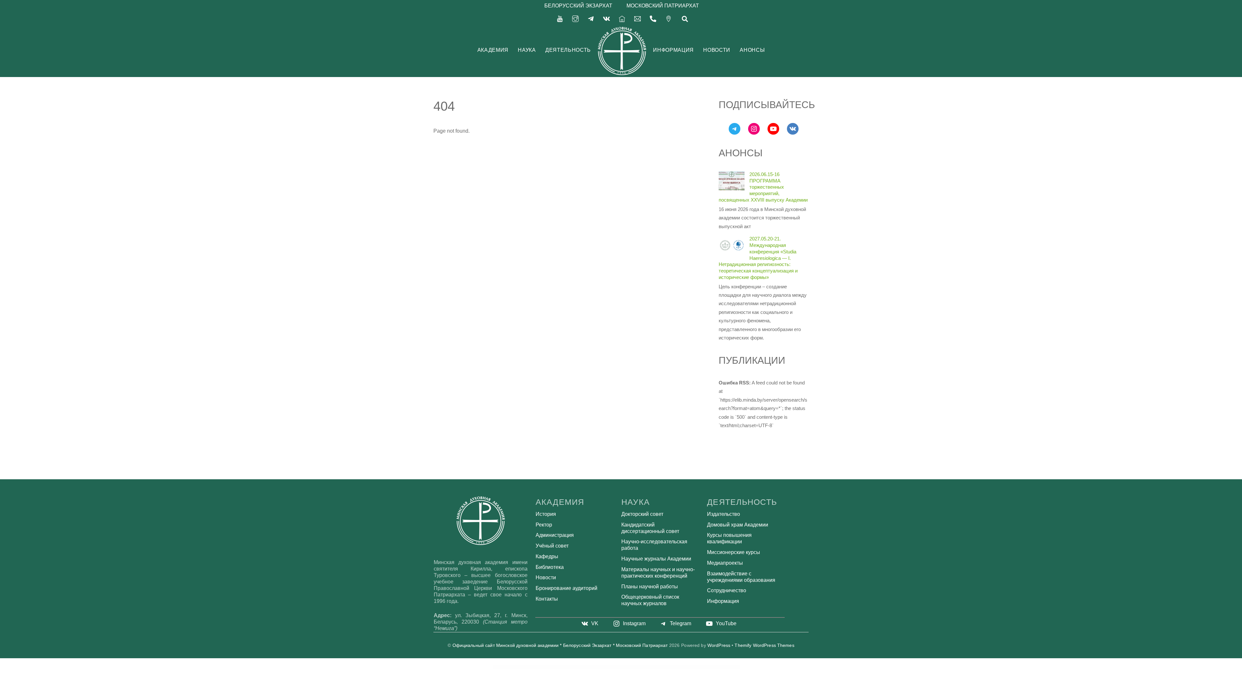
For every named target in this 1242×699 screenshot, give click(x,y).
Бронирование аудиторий (566, 588)
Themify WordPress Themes (764, 645)
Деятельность (568, 50)
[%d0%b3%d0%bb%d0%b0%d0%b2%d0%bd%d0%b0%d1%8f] (622, 18)
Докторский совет (642, 514)
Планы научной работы (649, 586)
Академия (492, 50)
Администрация (555, 535)
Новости (716, 50)
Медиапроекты (725, 563)
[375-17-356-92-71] (653, 18)
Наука (527, 50)
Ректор (544, 524)
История (546, 514)
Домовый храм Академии (737, 524)
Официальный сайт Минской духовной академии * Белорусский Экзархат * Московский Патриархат (560, 645)
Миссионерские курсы (733, 552)
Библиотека (550, 567)
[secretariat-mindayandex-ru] (637, 18)
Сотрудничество (726, 590)
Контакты (547, 599)
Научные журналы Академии (656, 558)
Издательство (723, 514)
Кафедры (547, 556)
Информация (673, 50)
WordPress (718, 645)
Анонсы (752, 50)
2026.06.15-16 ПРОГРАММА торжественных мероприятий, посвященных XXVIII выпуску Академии (763, 187)
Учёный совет (552, 546)
